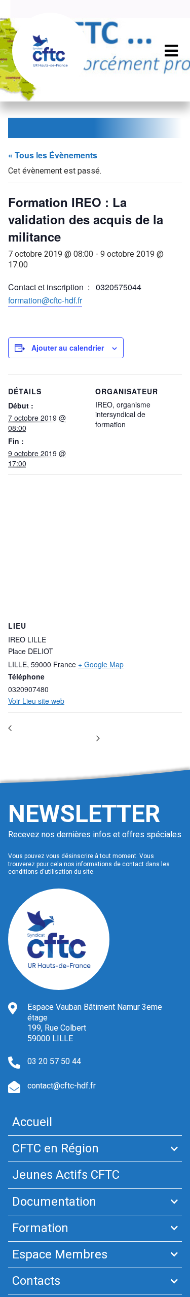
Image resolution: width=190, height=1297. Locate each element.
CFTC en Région (55, 1148)
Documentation (54, 1201)
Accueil (32, 1122)
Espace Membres (59, 1254)
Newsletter (84, 813)
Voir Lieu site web (36, 701)
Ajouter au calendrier (67, 348)
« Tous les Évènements (52, 155)
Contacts (36, 1281)
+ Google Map (101, 664)
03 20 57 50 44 (54, 1061)
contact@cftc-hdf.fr (61, 1085)
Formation (40, 1228)
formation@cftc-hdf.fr (45, 300)
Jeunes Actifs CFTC (66, 1175)
